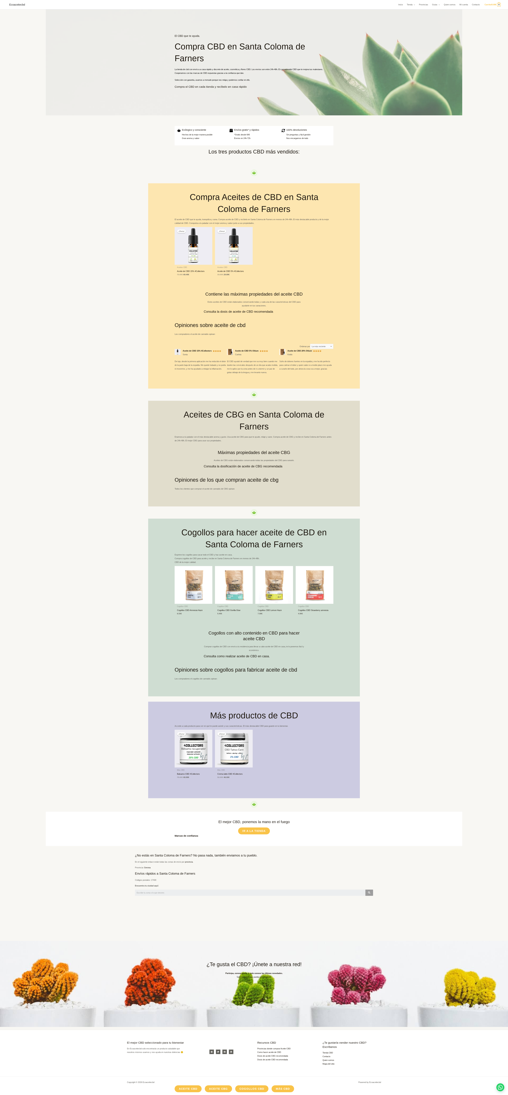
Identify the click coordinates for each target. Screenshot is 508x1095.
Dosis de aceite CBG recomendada (272, 1056)
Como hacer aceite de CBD (269, 1052)
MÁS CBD (283, 1088)
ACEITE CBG (218, 1088)
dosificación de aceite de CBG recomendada (251, 466)
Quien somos (328, 1060)
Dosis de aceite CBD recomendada (272, 1059)
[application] (413, 4)
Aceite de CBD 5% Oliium (246, 351)
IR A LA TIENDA (254, 830)
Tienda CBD (328, 1053)
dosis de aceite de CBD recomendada (246, 311)
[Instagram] (211, 1052)
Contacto (326, 1056)
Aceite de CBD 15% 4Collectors (197, 351)
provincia (189, 862)
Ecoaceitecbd (17, 4)
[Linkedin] (231, 1052)
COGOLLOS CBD (251, 1088)
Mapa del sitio (328, 1064)
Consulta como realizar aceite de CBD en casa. (237, 656)
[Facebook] (224, 1052)
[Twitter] (218, 1052)
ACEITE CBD (188, 1088)
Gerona (147, 867)
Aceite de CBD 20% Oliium (299, 351)
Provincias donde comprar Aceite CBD (274, 1048)
